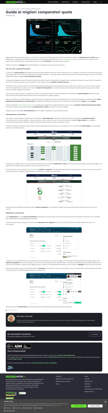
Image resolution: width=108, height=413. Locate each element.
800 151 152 (18, 359)
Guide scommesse (15, 8)
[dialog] (54, 406)
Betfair (69, 59)
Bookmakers (65, 2)
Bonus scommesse (53, 2)
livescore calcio (31, 169)
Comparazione (85, 2)
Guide (95, 2)
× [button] (105, 402)
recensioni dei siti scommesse (26, 105)
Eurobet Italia (62, 59)
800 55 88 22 (54, 357)
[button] (100, 2)
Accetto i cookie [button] (78, 406)
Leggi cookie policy (57, 405)
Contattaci (95, 334)
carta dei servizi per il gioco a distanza (44, 363)
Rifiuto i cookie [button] (95, 406)
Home (7, 8)
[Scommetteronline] (16, 2)
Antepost (75, 2)
